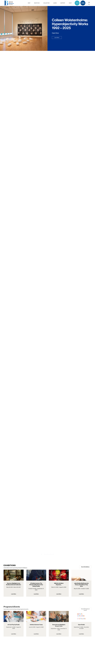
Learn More (56, 37)
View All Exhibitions (85, 567)
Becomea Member (83, 3)
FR (89, 2)
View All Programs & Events (85, 607)
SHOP (70, 3)
